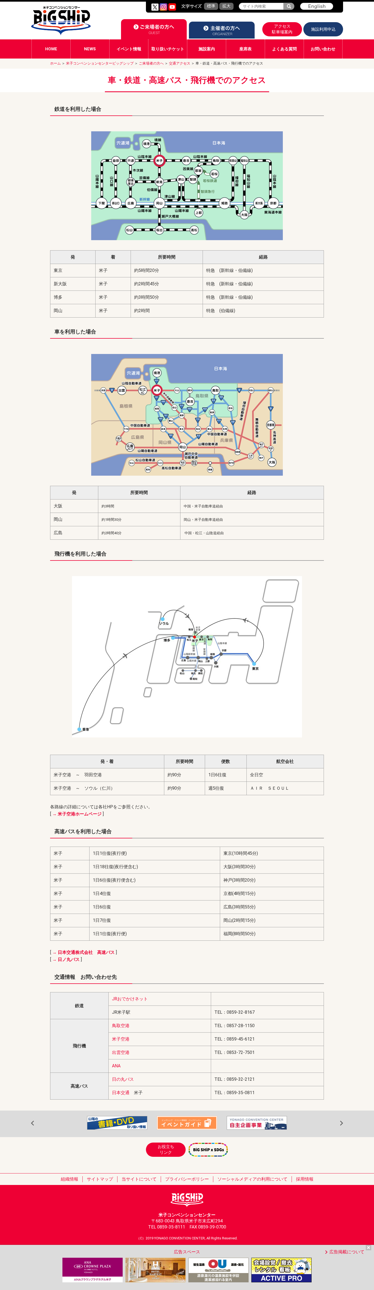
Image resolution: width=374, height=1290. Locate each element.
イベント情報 (129, 49)
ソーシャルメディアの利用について (252, 1179)
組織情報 (69, 1179)
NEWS (90, 49)
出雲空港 (121, 1052)
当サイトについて (139, 1179)
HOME (51, 49)
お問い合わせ (323, 49)
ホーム (55, 63)
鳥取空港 (121, 1025)
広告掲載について (346, 1251)
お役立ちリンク (166, 1149)
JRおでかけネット (130, 998)
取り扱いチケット (167, 49)
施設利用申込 (323, 29)
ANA (116, 1065)
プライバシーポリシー (187, 1179)
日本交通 (121, 1092)
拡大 (226, 6)
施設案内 (206, 49)
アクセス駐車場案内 (282, 29)
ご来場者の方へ (151, 63)
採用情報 (304, 1179)
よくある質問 (284, 49)
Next (341, 1123)
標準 (211, 6)
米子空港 (121, 1039)
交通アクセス (179, 63)
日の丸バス (123, 1079)
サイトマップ (100, 1179)
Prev (32, 1123)
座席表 (245, 49)
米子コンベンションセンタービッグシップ (100, 63)
